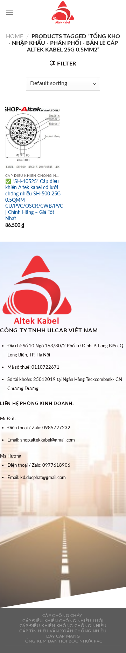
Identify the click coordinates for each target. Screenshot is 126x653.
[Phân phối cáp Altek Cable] (63, 12)
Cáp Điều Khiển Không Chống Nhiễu (63, 626)
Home (14, 36)
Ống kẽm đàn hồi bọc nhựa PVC (64, 641)
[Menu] (9, 12)
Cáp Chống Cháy (62, 615)
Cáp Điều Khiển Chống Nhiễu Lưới (63, 621)
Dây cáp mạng (63, 636)
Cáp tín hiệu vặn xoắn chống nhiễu (62, 631)
